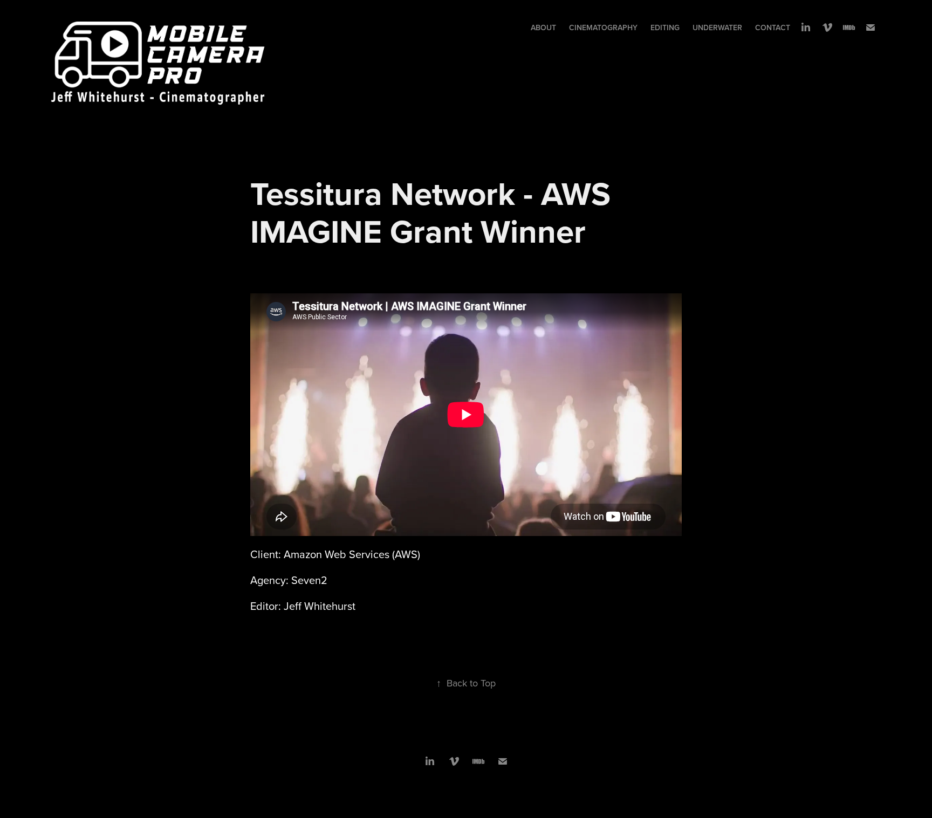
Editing (665, 27)
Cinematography (603, 27)
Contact (772, 27)
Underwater (717, 27)
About (543, 27)
